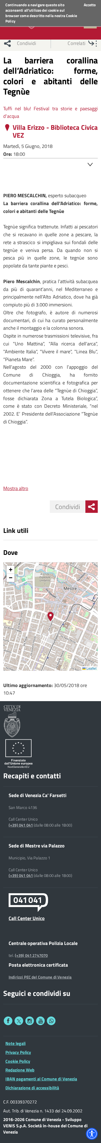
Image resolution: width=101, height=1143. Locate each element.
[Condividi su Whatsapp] (51, 1020)
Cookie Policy (17, 1061)
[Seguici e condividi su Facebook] (8, 1020)
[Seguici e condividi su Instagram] (29, 1020)
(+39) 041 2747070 (31, 956)
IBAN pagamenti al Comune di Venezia (41, 1079)
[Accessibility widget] (92, 1134)
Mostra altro (15, 488)
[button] (50, 616)
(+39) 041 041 (21, 825)
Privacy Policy (18, 1052)
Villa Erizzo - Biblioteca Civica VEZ (55, 131)
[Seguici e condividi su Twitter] (19, 1020)
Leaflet (91, 668)
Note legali (15, 1043)
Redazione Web (19, 1070)
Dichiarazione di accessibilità (32, 1087)
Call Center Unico (27, 918)
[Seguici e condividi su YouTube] (40, 1020)
